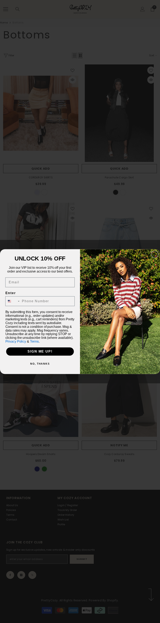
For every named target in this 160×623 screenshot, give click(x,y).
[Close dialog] (155, 254)
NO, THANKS (40, 363)
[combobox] (13, 301)
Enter (10, 293)
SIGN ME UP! (40, 351)
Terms (34, 341)
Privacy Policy (15, 341)
